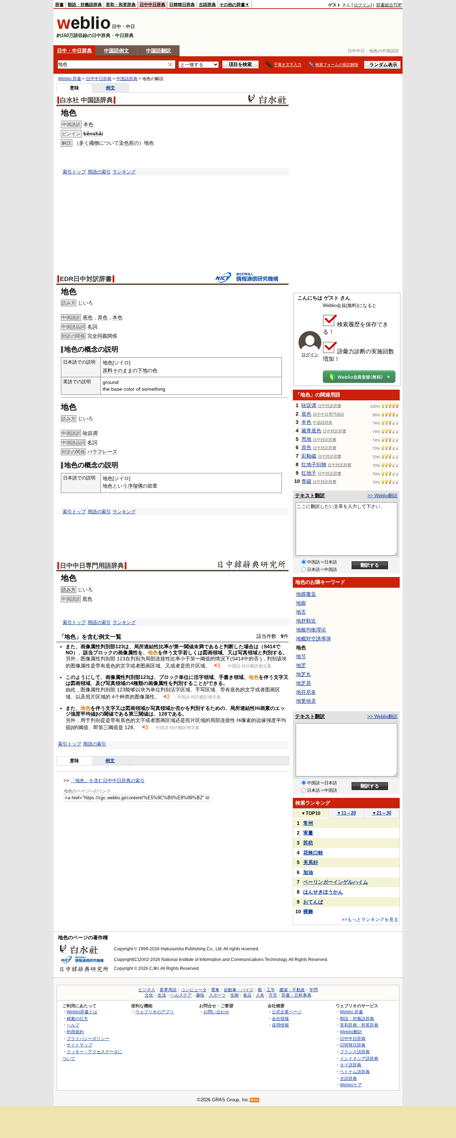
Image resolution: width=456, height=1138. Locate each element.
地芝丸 (303, 674)
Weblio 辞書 (69, 79)
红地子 (308, 473)
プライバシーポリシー (88, 1038)
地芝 (301, 665)
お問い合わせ (216, 1011)
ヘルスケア (181, 995)
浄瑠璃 (135, 486)
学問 (313, 990)
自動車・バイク (239, 990)
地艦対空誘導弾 (313, 638)
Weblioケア (351, 1084)
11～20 (346, 813)
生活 (161, 995)
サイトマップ (79, 1045)
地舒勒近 (306, 621)
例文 (110, 87)
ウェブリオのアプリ (154, 1011)
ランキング (124, 172)
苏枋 (308, 843)
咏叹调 (90, 433)
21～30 (381, 813)
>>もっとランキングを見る (370, 919)
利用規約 (75, 1031)
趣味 (200, 995)
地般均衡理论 (311, 630)
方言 (273, 995)
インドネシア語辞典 (359, 1058)
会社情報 (280, 1018)
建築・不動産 (292, 990)
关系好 (310, 862)
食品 (247, 995)
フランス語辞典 (355, 1051)
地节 (301, 656)
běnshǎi (93, 133)
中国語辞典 (127, 79)
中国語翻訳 (158, 50)
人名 (260, 995)
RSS (254, 1100)
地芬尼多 (306, 692)
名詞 (92, 326)
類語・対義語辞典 (85, 4)
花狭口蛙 (313, 853)
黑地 (306, 439)
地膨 (301, 603)
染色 (124, 143)
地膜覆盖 (306, 594)
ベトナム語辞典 (355, 1071)
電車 (215, 990)
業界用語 (168, 990)
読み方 (69, 589)
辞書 (59, 4)
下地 (142, 370)
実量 (308, 833)
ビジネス (146, 990)
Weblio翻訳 (351, 1031)
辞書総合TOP (389, 4)
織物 (94, 143)
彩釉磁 (308, 456)
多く (84, 143)
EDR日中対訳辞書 (86, 278)
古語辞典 (207, 4)
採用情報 (280, 1025)
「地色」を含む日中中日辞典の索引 (108, 780)
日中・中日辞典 (74, 50)
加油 (308, 872)
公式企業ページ (287, 1011)
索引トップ (74, 172)
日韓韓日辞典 (182, 4)
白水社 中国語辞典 (86, 100)
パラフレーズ (102, 451)
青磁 (306, 481)
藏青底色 (311, 430)
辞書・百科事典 (296, 995)
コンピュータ (194, 990)
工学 (270, 990)
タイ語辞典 (350, 1064)
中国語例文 (116, 50)
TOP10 (310, 813)
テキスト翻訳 (310, 495)
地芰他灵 (306, 701)
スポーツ (217, 995)
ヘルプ (73, 1025)
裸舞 (308, 911)
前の (134, 143)
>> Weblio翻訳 (382, 495)
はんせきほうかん (323, 892)
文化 (149, 995)
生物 (234, 995)
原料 (108, 370)
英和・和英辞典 (121, 4)
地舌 (301, 612)
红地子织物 (313, 464)
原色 (103, 317)
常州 (308, 823)
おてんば (313, 902)
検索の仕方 (77, 1018)
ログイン (362, 4)
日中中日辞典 (152, 4)
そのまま (123, 370)
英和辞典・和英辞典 (359, 1025)
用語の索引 (99, 172)
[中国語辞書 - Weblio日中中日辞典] (83, 27)
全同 (97, 336)
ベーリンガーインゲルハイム (335, 882)
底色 (88, 317)
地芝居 (303, 683)
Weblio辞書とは (82, 1011)
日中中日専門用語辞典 (92, 565)
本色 (88, 124)
